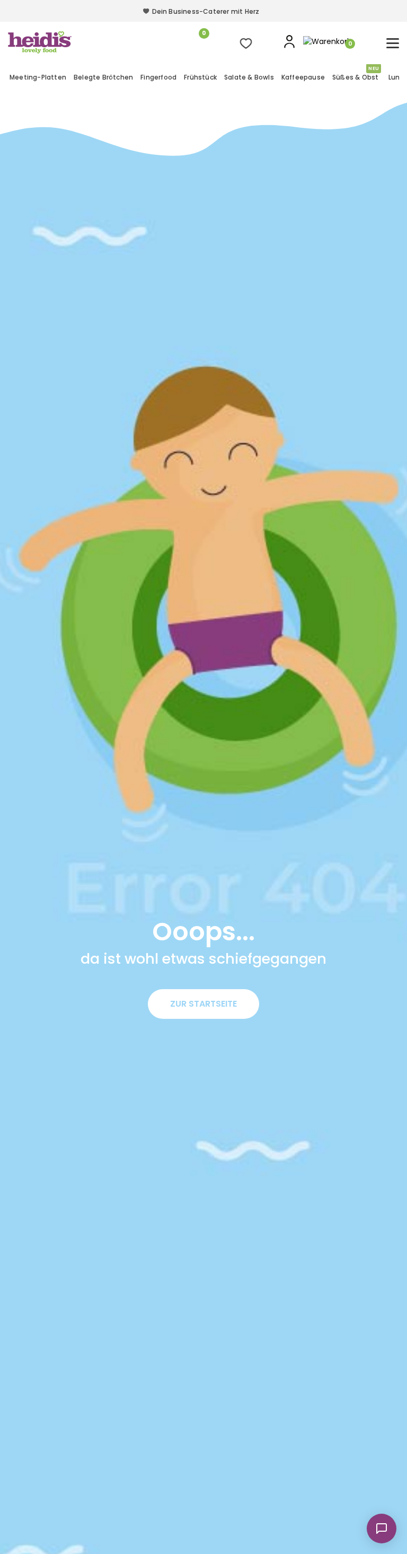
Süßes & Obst (355, 76)
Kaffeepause (303, 77)
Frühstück (200, 77)
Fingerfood (158, 77)
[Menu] (392, 43)
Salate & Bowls (249, 77)
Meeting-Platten (38, 77)
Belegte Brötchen (103, 77)
